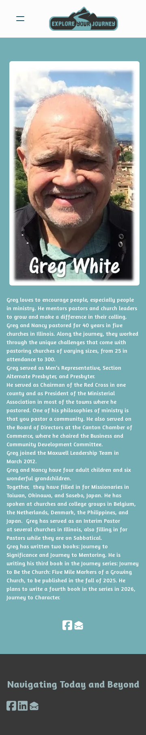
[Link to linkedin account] (23, 705)
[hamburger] (20, 19)
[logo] (83, 18)
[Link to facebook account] (67, 625)
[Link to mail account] (79, 625)
